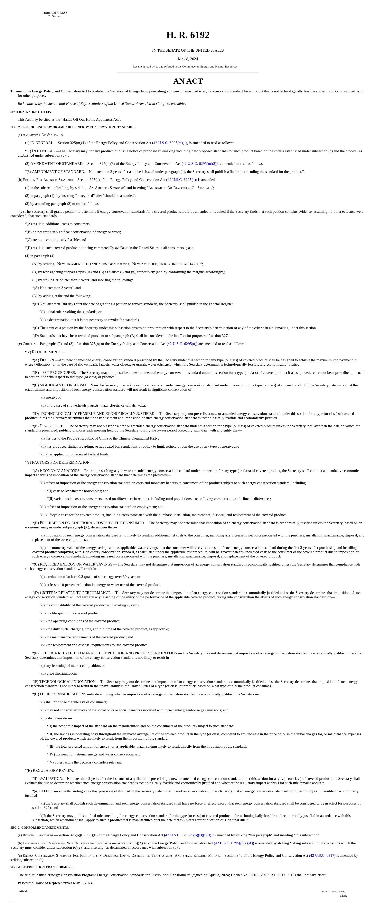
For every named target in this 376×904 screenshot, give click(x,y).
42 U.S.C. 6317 (322, 855)
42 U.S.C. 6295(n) (181, 180)
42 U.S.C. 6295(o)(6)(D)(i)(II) (188, 835)
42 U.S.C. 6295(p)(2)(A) (234, 843)
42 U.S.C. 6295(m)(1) (170, 143)
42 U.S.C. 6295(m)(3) (199, 163)
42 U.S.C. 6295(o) (182, 344)
